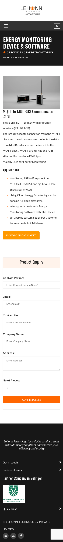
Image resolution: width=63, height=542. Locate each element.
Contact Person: (13, 277)
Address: (9, 352)
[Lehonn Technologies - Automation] (31, 10)
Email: (6, 296)
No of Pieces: (11, 380)
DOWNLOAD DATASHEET (21, 235)
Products (16, 52)
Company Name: (13, 334)
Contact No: (11, 315)
